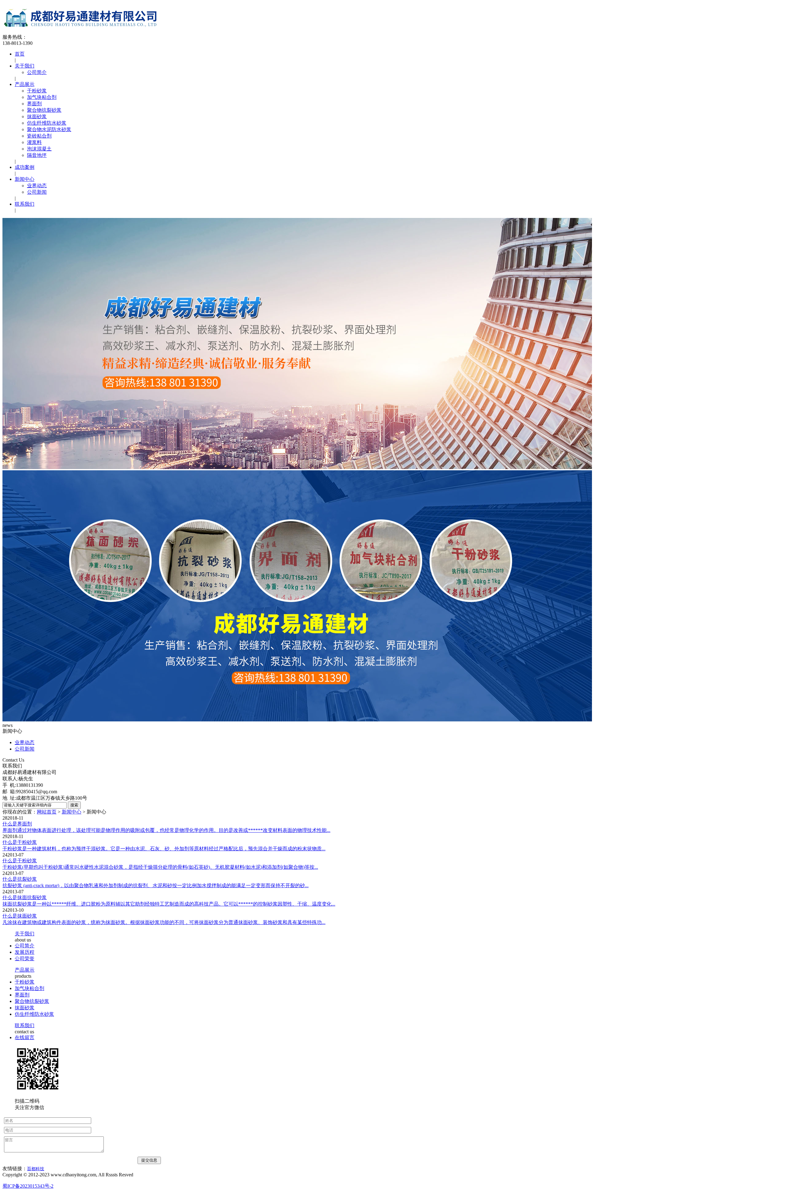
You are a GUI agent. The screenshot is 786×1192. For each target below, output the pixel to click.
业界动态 (37, 185)
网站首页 (46, 811)
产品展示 (24, 84)
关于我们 (24, 65)
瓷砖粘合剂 (39, 135)
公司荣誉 (24, 958)
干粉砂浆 (37, 90)
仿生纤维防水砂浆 (46, 123)
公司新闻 (37, 192)
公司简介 (37, 72)
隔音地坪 (37, 155)
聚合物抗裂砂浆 (44, 110)
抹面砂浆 (37, 116)
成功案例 (24, 167)
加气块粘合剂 (41, 97)
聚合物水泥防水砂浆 (49, 129)
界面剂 (34, 103)
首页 (20, 53)
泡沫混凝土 (39, 148)
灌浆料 (34, 142)
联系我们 (24, 204)
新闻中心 (24, 179)
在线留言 (24, 1037)
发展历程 (24, 952)
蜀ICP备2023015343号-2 (27, 1186)
